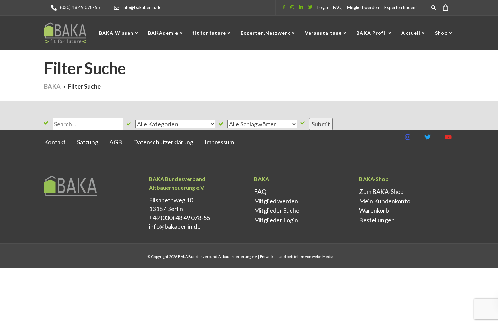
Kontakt (55, 142)
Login (322, 7)
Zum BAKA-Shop (381, 191)
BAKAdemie (163, 33)
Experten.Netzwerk (265, 33)
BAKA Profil (371, 33)
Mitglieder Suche (276, 210)
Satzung (87, 142)
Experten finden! (400, 7)
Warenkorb (374, 210)
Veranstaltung (323, 33)
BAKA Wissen (116, 33)
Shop (441, 33)
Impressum (219, 142)
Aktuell (410, 33)
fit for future (209, 33)
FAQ (337, 7)
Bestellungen (377, 220)
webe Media (322, 256)
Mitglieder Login (276, 220)
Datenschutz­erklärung (163, 142)
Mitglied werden (363, 7)
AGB (115, 142)
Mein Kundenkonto (384, 201)
